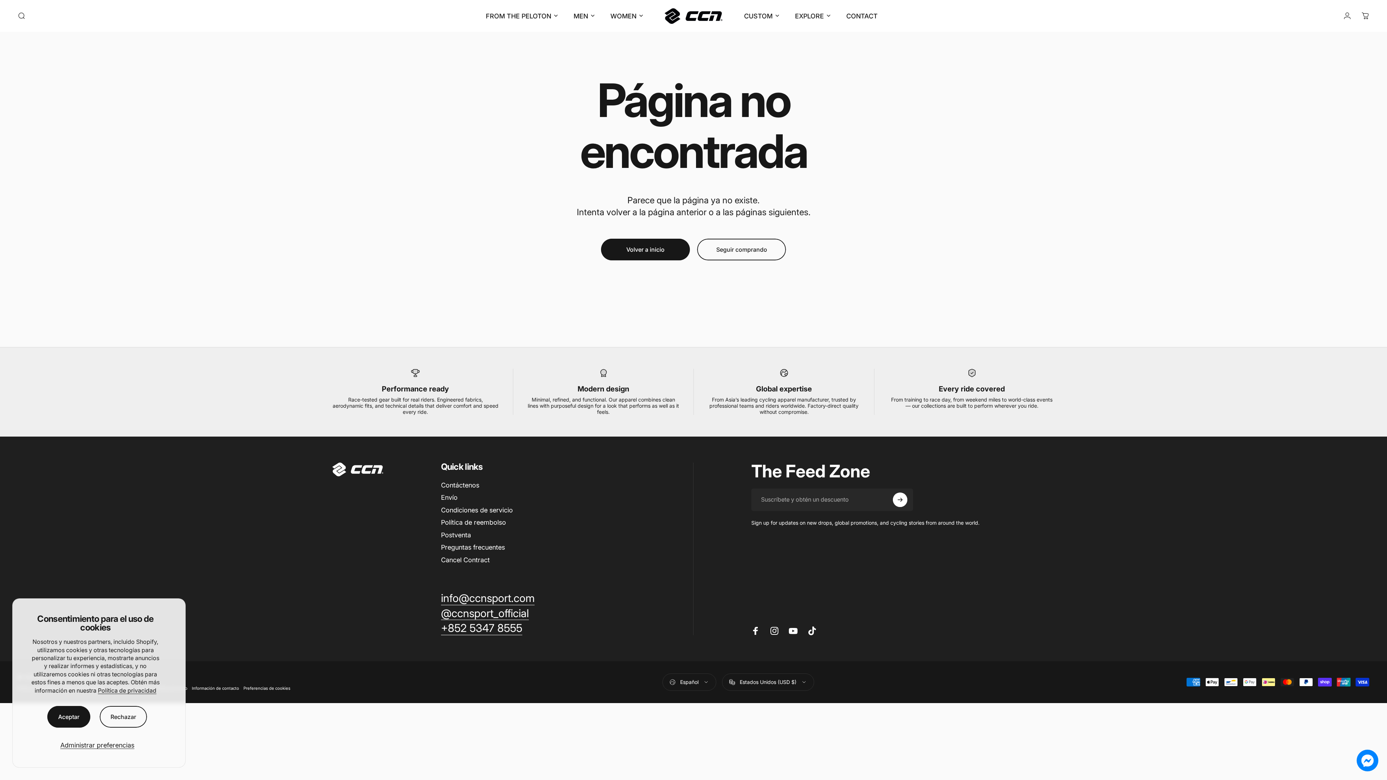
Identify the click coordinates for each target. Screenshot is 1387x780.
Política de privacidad (127, 690)
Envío (449, 497)
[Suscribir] (900, 500)
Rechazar (123, 716)
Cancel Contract (465, 560)
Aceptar (68, 716)
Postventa (456, 535)
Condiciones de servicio (477, 510)
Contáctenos (460, 485)
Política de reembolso (473, 522)
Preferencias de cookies (266, 687)
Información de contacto (215, 687)
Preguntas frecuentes (473, 547)
